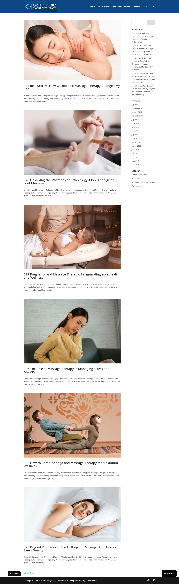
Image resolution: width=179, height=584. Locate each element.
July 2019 (135, 153)
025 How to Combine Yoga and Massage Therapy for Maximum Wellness (71, 464)
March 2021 (136, 146)
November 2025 (138, 108)
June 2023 (135, 138)
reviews (136, 7)
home (92, 7)
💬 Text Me (169, 573)
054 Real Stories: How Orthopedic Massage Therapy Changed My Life (72, 87)
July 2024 (135, 119)
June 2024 (135, 123)
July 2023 (135, 134)
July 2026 (135, 104)
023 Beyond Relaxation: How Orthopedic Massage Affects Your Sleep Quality (70, 548)
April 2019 (135, 164)
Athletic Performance (140, 174)
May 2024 (135, 127)
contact (146, 7)
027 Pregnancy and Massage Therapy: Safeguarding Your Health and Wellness (71, 276)
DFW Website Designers (67, 580)
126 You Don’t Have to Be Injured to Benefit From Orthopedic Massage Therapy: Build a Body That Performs (142, 64)
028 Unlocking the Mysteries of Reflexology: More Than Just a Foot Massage (69, 181)
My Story (135, 178)
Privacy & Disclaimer (88, 580)
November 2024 (138, 116)
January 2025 (137, 112)
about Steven (104, 7)
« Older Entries (29, 573)
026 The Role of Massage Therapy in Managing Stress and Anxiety (66, 370)
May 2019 (135, 161)
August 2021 (137, 142)
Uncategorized (137, 186)
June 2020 (135, 149)
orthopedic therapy (121, 7)
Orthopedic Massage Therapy (143, 182)
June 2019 (135, 157)
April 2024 (135, 131)
